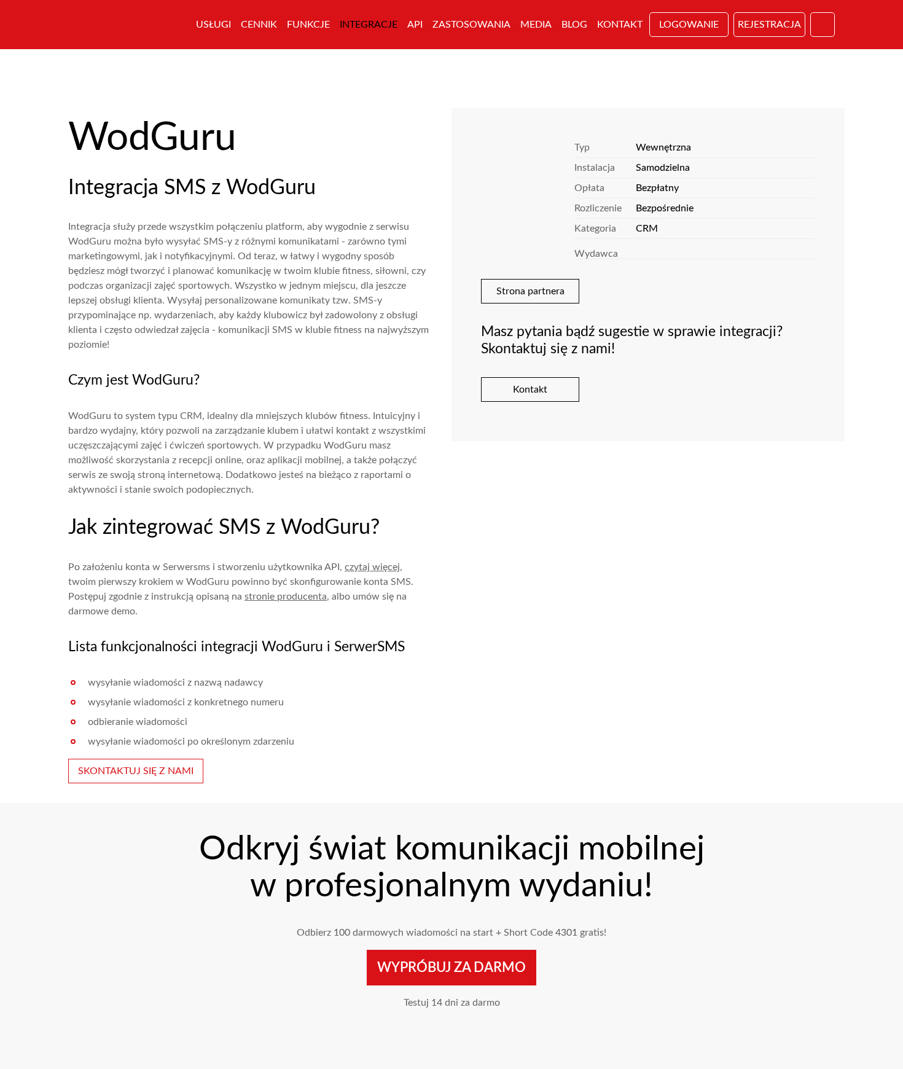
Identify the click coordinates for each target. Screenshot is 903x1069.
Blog (574, 24)
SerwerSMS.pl (124, 24)
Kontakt (620, 24)
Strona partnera (530, 291)
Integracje (368, 24)
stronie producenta (285, 596)
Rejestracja (769, 24)
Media (536, 24)
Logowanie (689, 24)
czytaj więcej (372, 567)
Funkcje (308, 24)
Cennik (259, 24)
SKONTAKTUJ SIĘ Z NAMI (136, 771)
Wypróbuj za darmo (451, 967)
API (415, 24)
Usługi (213, 24)
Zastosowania (471, 24)
